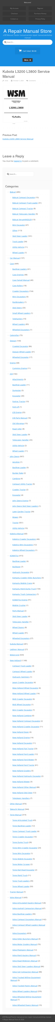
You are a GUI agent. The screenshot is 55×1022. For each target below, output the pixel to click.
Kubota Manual (16, 644)
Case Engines (18, 274)
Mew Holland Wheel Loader (24, 693)
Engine (13, 363)
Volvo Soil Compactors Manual (25, 972)
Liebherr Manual (17, 649)
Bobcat (13, 192)
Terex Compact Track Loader (24, 831)
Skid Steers (17, 307)
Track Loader (17, 241)
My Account (14, 8)
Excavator (16, 396)
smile (6, 81)
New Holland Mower (21, 781)
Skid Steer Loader (19, 236)
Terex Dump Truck (20, 842)
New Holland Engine (21, 737)
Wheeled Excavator (20, 357)
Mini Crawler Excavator (22, 710)
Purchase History (40, 13)
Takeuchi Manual (17, 809)
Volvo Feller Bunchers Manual (25, 939)
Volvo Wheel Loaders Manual (24, 991)
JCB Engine (17, 412)
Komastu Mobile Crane (22, 583)
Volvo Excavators (19, 933)
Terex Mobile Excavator (22, 859)
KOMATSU (14, 555)
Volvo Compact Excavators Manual (27, 919)
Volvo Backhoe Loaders (22, 914)
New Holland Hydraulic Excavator (26, 776)
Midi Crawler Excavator (22, 699)
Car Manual (15, 258)
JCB (11, 374)
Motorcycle (14, 655)
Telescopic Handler (20, 440)
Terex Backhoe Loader (21, 826)
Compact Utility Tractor (22, 484)
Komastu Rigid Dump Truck (24, 589)
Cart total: (29, 51)
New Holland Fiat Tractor (23, 748)
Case (12, 263)
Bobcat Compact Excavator (23, 197)
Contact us (14, 19)
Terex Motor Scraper (21, 864)
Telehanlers (17, 319)
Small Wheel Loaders (21, 313)
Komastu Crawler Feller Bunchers (26, 578)
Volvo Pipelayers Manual (22, 950)
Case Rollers (17, 285)
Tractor (15, 522)
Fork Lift (15, 407)
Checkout (14, 13)
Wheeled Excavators (21, 329)
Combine (16, 478)
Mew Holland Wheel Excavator (25, 688)
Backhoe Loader (19, 385)
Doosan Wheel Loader (21, 352)
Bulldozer (16, 566)
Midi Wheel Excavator (21, 704)
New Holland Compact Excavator (26, 721)
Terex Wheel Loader (20, 886)
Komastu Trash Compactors (24, 594)
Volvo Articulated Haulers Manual (26, 903)
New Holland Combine (22, 715)
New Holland (15, 660)
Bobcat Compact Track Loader (25, 203)
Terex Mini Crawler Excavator (24, 848)
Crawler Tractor (19, 489)
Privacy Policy (40, 19)
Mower (15, 517)
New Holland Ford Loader (23, 754)
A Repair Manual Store (27, 30)
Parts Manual (18, 611)
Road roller (17, 429)
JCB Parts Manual (19, 418)
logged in (18, 161)
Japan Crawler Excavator (22, 682)
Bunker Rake (17, 473)
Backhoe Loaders (19, 269)
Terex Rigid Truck (19, 875)
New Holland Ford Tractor (23, 765)
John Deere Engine (20, 500)
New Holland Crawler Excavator (25, 726)
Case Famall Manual (21, 280)
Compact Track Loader (21, 666)
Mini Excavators (19, 296)
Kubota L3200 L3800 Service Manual (18, 139)
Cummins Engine (19, 368)
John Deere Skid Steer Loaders (25, 506)
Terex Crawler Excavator (22, 837)
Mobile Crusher (19, 605)
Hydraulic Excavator (20, 572)
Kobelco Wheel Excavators (23, 550)
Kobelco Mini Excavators (22, 545)
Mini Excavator (18, 225)
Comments (32, 81)
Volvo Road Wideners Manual (24, 961)
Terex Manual (16, 815)
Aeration (16, 462)
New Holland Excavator (22, 743)
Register (40, 8)
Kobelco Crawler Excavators (24, 539)
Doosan (13, 341)
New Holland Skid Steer (22, 792)
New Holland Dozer (20, 732)
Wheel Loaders (18, 324)
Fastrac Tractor (18, 401)
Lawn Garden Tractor (21, 511)
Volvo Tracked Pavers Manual (24, 986)
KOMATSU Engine (20, 600)
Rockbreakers (18, 302)
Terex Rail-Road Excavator (23, 870)
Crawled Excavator (20, 346)
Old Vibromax (18, 423)
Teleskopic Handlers (21, 798)
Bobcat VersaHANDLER (22, 219)
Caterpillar (14, 335)
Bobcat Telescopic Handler (23, 214)
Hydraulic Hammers (20, 677)
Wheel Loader (18, 252)
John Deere (14, 456)
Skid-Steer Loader (20, 616)
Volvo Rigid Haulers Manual (24, 955)
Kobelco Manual (17, 533)
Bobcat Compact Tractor (22, 208)
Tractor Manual (16, 892)
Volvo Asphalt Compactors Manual (27, 908)
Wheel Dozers (18, 627)
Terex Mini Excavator (21, 853)
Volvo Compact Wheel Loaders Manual (28, 925)
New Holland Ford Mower (23, 759)
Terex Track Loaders (21, 881)
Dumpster (16, 390)
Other (14, 230)
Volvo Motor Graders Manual (24, 944)
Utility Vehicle (18, 247)
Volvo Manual (15, 897)
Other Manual (16, 804)
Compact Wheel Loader (22, 671)
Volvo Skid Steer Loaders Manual (26, 966)
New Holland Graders (21, 770)
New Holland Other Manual (24, 787)
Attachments (17, 379)
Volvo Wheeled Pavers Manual (25, 1005)
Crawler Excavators (20, 291)
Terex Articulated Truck (22, 820)
